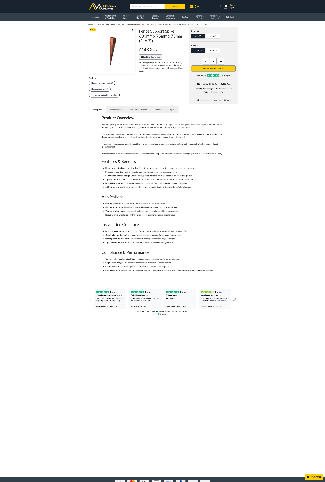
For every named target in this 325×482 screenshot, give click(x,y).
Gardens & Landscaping (105, 24)
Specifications (116, 109)
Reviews (158, 109)
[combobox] (147, 6)
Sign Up (232, 8)
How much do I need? (99, 89)
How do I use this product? (102, 83)
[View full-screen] (132, 30)
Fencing (121, 24)
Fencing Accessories (135, 24)
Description (97, 109)
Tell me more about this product (104, 95)
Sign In (232, 5)
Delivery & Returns (138, 109)
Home (90, 24)
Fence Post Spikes (154, 24)
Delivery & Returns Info (213, 92)
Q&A (172, 109)
